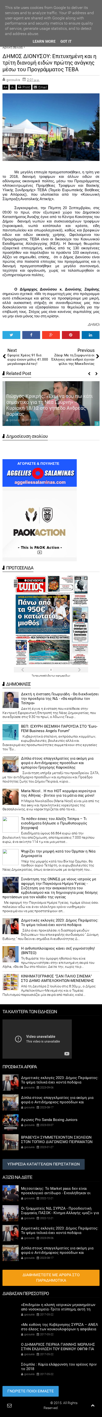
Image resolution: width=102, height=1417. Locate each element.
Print (26, 87)
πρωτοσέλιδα (43, 675)
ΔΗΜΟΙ (94, 324)
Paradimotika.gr (37, 1403)
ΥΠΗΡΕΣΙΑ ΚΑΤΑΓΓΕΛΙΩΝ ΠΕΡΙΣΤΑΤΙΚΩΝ (43, 1164)
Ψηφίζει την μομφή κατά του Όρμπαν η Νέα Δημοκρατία (58, 853)
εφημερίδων (63, 675)
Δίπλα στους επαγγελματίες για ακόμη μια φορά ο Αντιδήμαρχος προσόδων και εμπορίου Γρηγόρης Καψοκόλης (57, 763)
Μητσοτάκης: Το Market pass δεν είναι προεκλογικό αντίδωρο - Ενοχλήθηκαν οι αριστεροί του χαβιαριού (56, 1193)
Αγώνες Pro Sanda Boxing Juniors (49, 1120)
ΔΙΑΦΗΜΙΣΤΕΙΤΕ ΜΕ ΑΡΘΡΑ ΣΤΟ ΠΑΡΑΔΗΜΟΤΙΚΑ (51, 1277)
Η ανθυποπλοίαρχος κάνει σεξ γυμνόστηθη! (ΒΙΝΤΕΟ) (58, 950)
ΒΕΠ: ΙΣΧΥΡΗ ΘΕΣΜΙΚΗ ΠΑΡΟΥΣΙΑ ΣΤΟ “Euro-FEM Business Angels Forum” (59, 728)
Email (42, 87)
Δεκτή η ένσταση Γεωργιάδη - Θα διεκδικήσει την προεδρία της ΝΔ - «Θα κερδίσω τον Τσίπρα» (60, 698)
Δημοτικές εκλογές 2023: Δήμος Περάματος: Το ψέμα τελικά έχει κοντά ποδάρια (59, 922)
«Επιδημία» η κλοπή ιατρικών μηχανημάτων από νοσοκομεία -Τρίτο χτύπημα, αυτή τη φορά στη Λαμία (58, 1309)
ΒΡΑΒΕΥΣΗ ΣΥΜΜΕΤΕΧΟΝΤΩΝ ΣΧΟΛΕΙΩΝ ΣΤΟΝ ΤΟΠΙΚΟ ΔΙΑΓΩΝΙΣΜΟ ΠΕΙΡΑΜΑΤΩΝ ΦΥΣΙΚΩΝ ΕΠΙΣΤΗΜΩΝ (57, 1142)
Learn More (44, 41)
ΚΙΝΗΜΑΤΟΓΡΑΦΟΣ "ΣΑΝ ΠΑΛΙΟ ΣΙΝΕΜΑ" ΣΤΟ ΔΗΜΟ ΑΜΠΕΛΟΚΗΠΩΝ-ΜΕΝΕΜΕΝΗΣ (57, 978)
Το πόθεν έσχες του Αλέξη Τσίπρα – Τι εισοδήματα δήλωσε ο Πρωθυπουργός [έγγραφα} (54, 823)
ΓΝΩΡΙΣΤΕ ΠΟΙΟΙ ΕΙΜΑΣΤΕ (30, 1391)
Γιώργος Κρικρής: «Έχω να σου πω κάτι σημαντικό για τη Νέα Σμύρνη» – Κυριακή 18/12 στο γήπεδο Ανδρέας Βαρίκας (49, 405)
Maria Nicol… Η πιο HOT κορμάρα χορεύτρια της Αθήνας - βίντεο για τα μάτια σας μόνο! (58, 793)
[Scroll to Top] (93, 1405)
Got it (66, 41)
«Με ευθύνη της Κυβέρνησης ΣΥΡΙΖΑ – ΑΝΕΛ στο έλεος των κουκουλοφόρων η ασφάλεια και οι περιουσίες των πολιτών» (59, 1329)
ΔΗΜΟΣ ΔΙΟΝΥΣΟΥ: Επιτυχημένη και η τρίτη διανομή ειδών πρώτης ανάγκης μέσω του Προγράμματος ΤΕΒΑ (49, 63)
